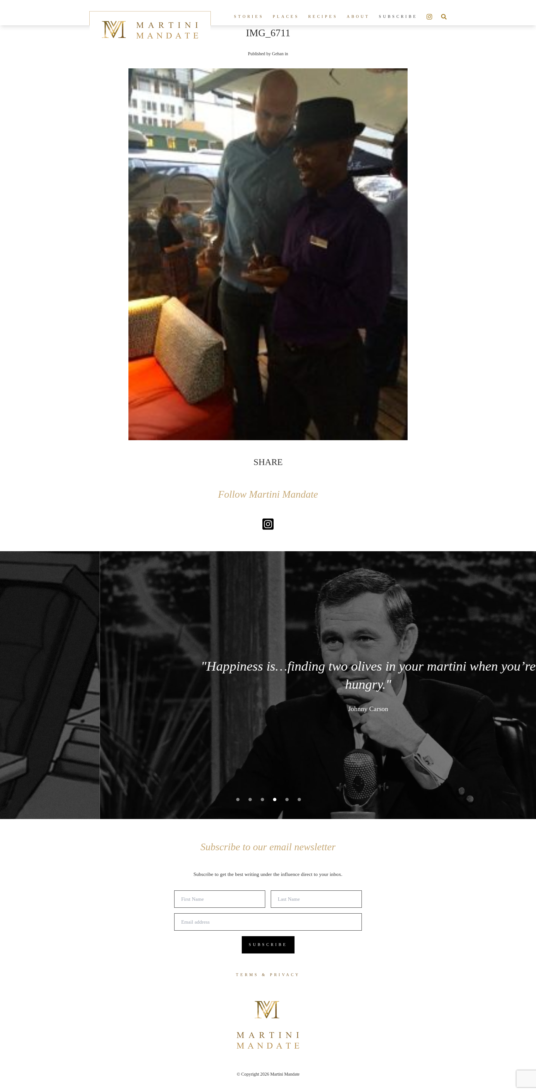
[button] (238, 799)
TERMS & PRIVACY (268, 975)
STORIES (249, 17)
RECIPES (323, 17)
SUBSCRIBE (398, 17)
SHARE (268, 461)
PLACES (286, 17)
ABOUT (358, 17)
